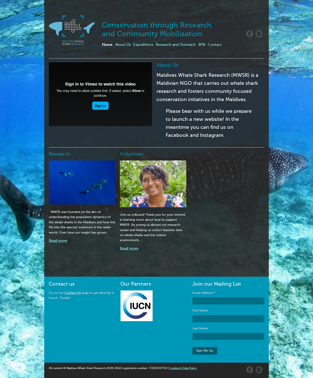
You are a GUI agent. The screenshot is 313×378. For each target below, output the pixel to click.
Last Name (200, 328)
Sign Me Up (204, 350)
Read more (58, 241)
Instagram (259, 33)
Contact (215, 45)
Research (60, 154)
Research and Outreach (176, 45)
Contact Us (72, 293)
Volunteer (132, 154)
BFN (201, 45)
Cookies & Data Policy (183, 368)
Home (107, 45)
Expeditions (143, 45)
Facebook (249, 33)
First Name (200, 310)
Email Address (203, 293)
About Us (123, 45)
